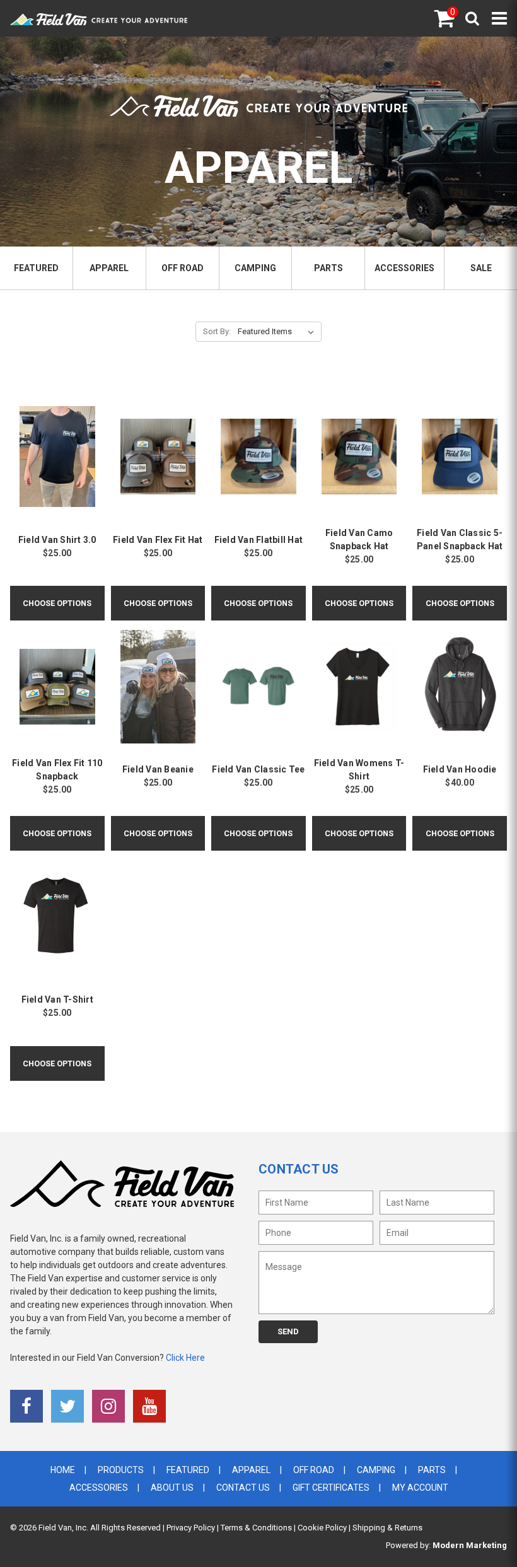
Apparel (109, 268)
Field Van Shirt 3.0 (57, 540)
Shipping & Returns (387, 1527)
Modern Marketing (470, 1545)
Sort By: (217, 331)
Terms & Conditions (256, 1527)
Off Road (182, 268)
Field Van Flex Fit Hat (158, 540)
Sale (481, 268)
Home (62, 1470)
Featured (36, 268)
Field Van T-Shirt (57, 999)
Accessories (404, 268)
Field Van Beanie (158, 769)
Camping (255, 268)
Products (121, 1470)
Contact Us (243, 1488)
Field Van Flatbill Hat (258, 540)
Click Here (185, 1358)
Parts (328, 268)
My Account (420, 1488)
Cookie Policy (322, 1527)
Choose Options (57, 603)
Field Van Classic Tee (258, 769)
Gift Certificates (331, 1488)
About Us (172, 1488)
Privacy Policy (190, 1527)
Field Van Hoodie (460, 769)
